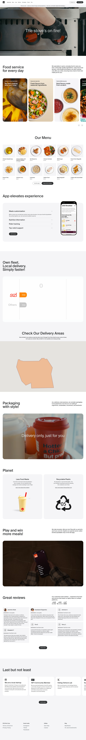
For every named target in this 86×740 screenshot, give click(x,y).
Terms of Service (8, 726)
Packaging (24, 2)
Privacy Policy (7, 728)
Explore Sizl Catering (60, 5)
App (16, 2)
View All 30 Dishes (47, 183)
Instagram (26, 726)
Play (31, 2)
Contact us (72, 2)
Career (46, 728)
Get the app (80, 2)
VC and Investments (71, 728)
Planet (28, 2)
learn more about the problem (22, 487)
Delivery (19, 2)
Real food (9, 2)
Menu (13, 2)
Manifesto (68, 726)
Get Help (46, 726)
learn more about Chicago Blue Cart (63, 487)
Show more (43, 647)
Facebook (26, 730)
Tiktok (25, 728)
